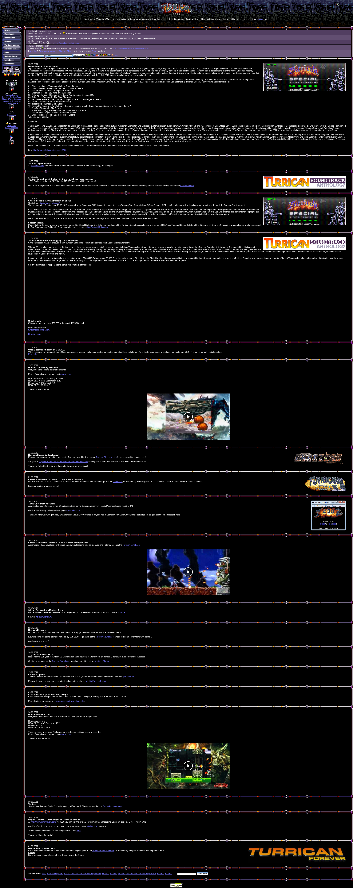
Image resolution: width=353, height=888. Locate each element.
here (79, 831)
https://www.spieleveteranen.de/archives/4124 (131, 48)
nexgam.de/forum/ (44, 617)
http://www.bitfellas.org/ (49, 203)
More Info (32, 354)
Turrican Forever (11, 95)
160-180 (97, 873)
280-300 (145, 873)
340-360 (168, 873)
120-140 (82, 873)
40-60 (55, 873)
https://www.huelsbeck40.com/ (66, 43)
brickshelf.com (37, 166)
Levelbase (117, 481)
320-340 (160, 873)
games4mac (128, 677)
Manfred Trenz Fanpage (11, 99)
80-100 (67, 873)
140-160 (89, 873)
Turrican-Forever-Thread (103, 851)
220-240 (121, 873)
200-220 (113, 873)
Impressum (11, 115)
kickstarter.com (187, 186)
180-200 (105, 873)
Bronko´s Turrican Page (11, 97)
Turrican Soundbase (105, 637)
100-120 (74, 873)
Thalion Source (12, 103)
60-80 (60, 873)
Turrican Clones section (106, 457)
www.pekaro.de (73, 510)
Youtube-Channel (102, 661)
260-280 (137, 873)
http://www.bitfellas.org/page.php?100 (49, 150)
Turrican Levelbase (131, 545)
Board (94, 51)
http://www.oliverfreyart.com (43, 822)
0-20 (44, 873)
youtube (121, 612)
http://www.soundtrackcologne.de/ (69, 701)
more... (117, 55)
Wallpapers (92, 826)
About (11, 113)
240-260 (129, 873)
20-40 (49, 873)
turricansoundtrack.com (39, 330)
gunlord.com (66, 374)
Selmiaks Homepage (112, 806)
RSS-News (11, 126)
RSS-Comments (11, 128)
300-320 (152, 873)
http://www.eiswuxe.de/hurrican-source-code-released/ (63, 462)
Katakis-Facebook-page (95, 681)
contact (260, 19)
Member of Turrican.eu (12, 101)
